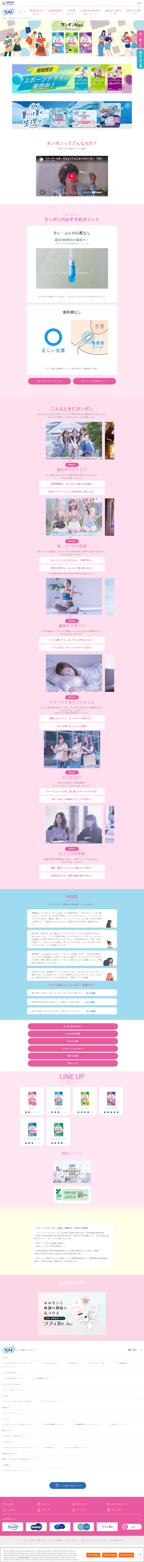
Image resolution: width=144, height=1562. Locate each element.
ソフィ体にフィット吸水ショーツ (13, 1436)
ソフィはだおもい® (47, 1363)
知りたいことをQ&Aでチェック (94, 381)
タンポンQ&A (73, 1041)
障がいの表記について (116, 1540)
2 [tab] (74, 461)
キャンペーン (46, 1504)
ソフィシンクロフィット (10, 1390)
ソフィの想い (11, 1510)
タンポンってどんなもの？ (73, 1048)
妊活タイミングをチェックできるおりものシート (18, 1459)
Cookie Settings (93, 1555)
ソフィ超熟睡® (120, 1363)
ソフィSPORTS (71, 1363)
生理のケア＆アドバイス (119, 1504)
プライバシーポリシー (71, 1540)
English (20, 12)
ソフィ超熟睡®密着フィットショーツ (84, 1424)
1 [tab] (70, 461)
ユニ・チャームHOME (27, 1540)
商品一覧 (10, 1504)
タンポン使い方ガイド (72, 1026)
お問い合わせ (41, 1540)
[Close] (140, 1554)
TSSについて (73, 1063)
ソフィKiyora (47, 1447)
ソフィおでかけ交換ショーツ (11, 1378)
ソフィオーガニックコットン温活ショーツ (16, 1424)
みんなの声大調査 (72, 1034)
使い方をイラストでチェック (49, 381)
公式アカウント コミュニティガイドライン (94, 1540)
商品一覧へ (132, 1350)
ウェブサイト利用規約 (55, 1540)
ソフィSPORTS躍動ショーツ (51, 1424)
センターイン (6, 1366)
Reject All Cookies (110, 1555)
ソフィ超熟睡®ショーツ (40, 1378)
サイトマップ (81, 1510)
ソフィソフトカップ (8, 1413)
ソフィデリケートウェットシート (13, 1470)
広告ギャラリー (81, 1504)
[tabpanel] (72, 440)
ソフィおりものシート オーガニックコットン (17, 1447)
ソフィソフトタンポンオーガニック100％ (15, 1401)
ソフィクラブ (46, 1510)
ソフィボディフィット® (96, 1363)
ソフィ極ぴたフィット (115, 1424)
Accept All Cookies (126, 1555)
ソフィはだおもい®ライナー (73, 1447)
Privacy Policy (23, 1557)
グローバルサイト (117, 1510)
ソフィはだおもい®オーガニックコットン (15, 1363)
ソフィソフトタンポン (48, 1401)
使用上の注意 (73, 1056)
